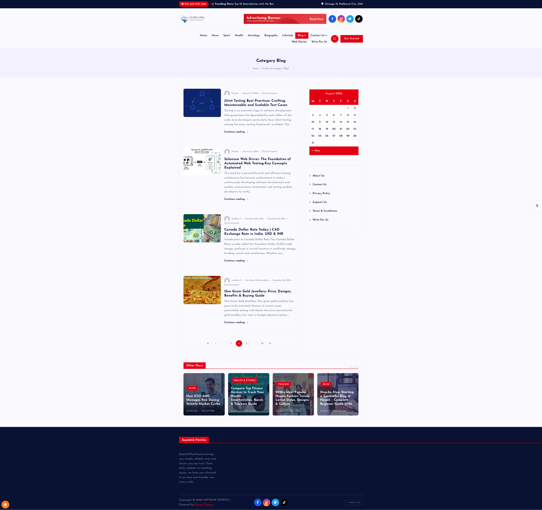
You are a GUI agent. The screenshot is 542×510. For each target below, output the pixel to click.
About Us (318, 180)
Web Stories (299, 46)
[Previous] (351, 369)
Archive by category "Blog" (275, 73)
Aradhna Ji (236, 223)
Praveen (235, 97)
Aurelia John (192, 415)
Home (203, 39)
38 (262, 348)
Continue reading (235, 136)
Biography (271, 39)
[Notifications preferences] (5, 505)
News (215, 39)
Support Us (320, 206)
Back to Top (355, 507)
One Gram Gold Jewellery (257, 285)
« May (316, 155)
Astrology (254, 39)
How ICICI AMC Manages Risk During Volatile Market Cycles (203, 404)
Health (239, 39)
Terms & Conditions (325, 215)
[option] (204, 398)
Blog (300, 39)
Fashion (283, 389)
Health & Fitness (244, 385)
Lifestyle (287, 39)
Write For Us (319, 46)
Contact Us (317, 39)
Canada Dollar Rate (254, 223)
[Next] (356, 369)
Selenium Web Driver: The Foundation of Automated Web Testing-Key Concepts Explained (257, 168)
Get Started (351, 43)
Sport (226, 39)
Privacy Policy (321, 197)
